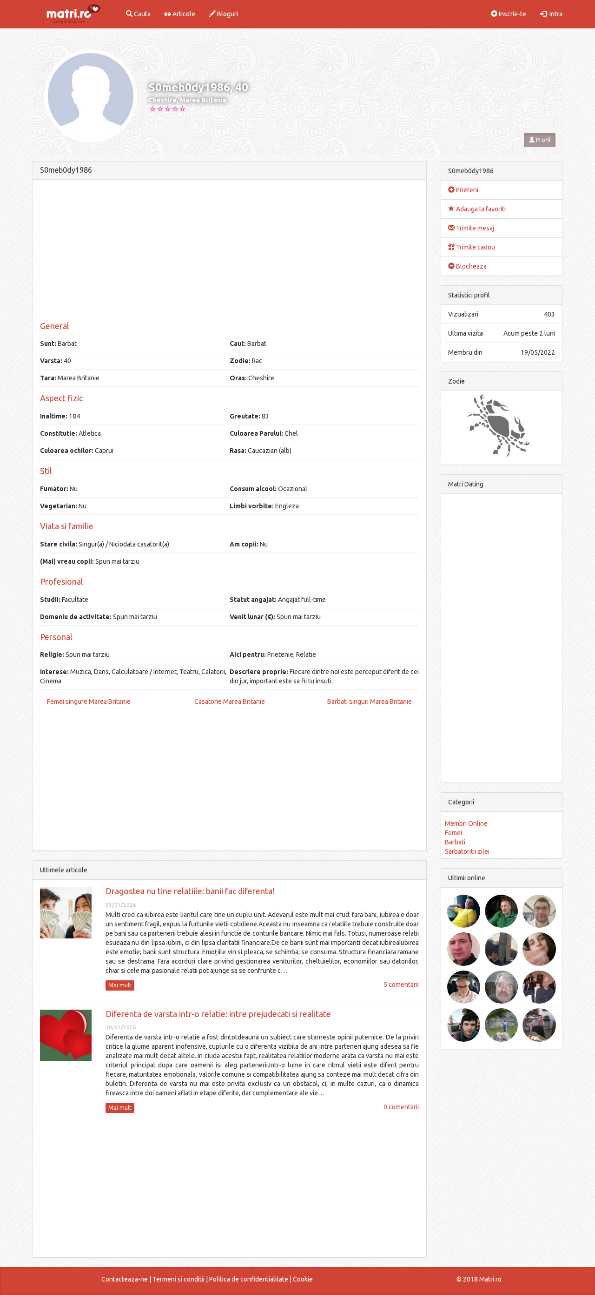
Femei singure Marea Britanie (89, 701)
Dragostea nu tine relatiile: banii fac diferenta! (190, 891)
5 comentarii (401, 984)
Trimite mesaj (474, 228)
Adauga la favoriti (480, 209)
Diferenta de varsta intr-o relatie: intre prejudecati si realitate (218, 1013)
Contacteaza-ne (124, 1279)
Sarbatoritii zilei (467, 851)
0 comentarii (401, 1107)
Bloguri (227, 14)
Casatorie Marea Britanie (229, 701)
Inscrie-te (511, 14)
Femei (453, 832)
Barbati (455, 842)
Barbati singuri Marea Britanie (369, 701)
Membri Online (466, 823)
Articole (183, 14)
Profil (542, 140)
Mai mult (120, 985)
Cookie (303, 1279)
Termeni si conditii (178, 1279)
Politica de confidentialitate (248, 1279)
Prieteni (466, 190)
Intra (554, 14)
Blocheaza (471, 266)
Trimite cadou (475, 247)
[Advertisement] (229, 252)
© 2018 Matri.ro (479, 1279)
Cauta (141, 14)
